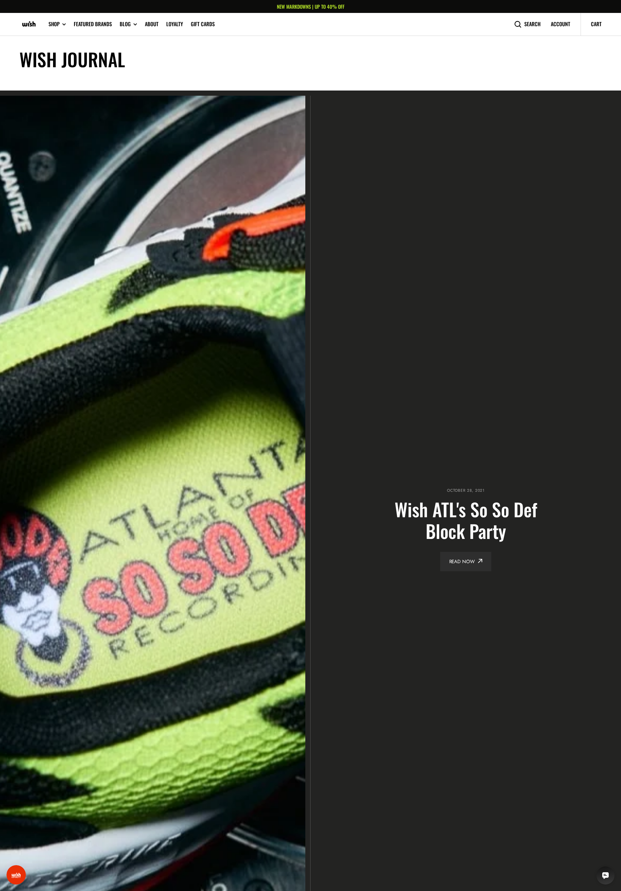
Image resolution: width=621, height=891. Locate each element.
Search (532, 24)
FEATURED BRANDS (93, 24)
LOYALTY (174, 24)
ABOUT (151, 24)
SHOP (54, 24)
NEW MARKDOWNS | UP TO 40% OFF (310, 6)
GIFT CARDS (203, 24)
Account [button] (560, 24)
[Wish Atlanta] (29, 24)
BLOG (125, 24)
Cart (596, 24)
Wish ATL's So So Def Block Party (466, 520)
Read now (462, 561)
